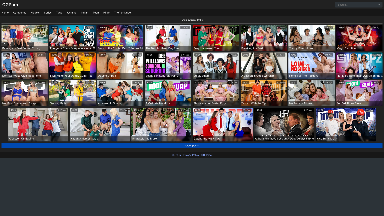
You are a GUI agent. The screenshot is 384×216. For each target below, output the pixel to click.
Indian (84, 12)
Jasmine (71, 12)
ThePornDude (122, 12)
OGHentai (206, 154)
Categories (19, 12)
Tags (59, 12)
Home (5, 12)
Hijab (106, 12)
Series (48, 12)
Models (35, 12)
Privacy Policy (191, 154)
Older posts (192, 145)
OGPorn (10, 4)
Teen (96, 12)
